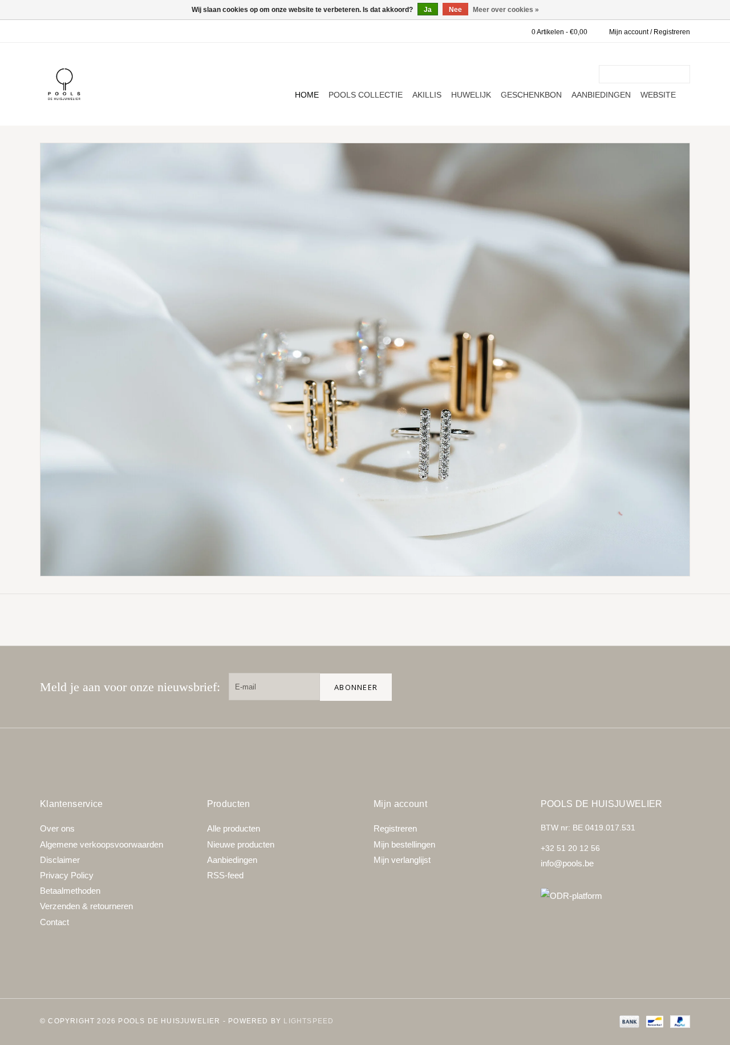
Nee (455, 10)
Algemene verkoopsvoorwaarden (101, 844)
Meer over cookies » (506, 10)
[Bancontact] (653, 1021)
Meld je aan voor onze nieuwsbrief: (130, 687)
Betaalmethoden (70, 890)
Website (658, 94)
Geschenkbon (531, 94)
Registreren (395, 828)
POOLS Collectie (365, 94)
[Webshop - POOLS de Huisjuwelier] (64, 84)
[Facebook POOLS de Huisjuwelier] (603, 686)
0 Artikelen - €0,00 (559, 32)
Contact (54, 922)
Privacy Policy (67, 875)
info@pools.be (567, 863)
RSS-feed (225, 875)
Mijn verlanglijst (402, 860)
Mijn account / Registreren (649, 32)
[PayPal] (678, 1021)
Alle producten (233, 828)
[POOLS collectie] (365, 359)
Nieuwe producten (240, 844)
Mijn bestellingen (404, 844)
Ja (428, 10)
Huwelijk (471, 94)
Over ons (57, 828)
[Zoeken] (683, 74)
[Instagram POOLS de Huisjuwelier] (676, 686)
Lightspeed (308, 1021)
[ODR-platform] (616, 895)
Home (307, 94)
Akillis (426, 94)
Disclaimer (60, 860)
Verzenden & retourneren (86, 906)
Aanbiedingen (601, 94)
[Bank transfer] (628, 1021)
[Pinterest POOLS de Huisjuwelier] (640, 686)
